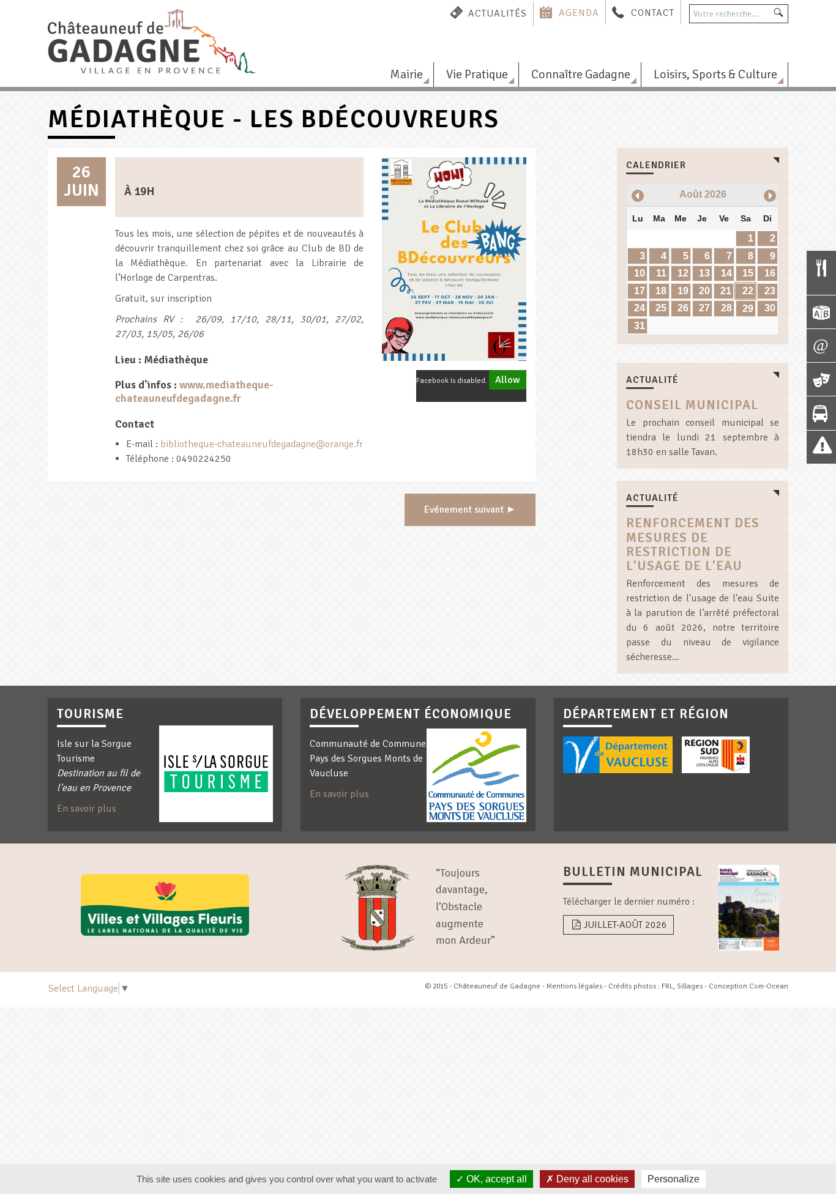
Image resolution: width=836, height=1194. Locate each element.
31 (639, 326)
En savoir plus (86, 809)
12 (683, 273)
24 (639, 308)
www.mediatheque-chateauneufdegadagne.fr (194, 391)
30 (769, 308)
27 (704, 308)
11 (661, 273)
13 (704, 273)
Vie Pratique (477, 74)
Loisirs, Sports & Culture (715, 74)
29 (747, 308)
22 (747, 291)
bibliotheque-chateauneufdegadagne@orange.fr (261, 444)
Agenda (579, 13)
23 (769, 291)
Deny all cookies (591, 1179)
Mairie (406, 74)
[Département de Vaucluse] (618, 754)
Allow (507, 380)
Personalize (674, 1179)
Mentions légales (574, 986)
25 (660, 308)
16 (769, 273)
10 (639, 273)
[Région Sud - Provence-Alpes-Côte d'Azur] (716, 754)
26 (683, 308)
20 (704, 291)
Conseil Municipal (692, 405)
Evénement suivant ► (470, 509)
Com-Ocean (768, 986)
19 (683, 291)
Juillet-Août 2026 (625, 925)
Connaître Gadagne (580, 74)
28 (726, 308)
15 (747, 273)
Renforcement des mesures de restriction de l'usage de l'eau (692, 544)
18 (660, 291)
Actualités (497, 13)
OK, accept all (495, 1179)
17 (639, 291)
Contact (652, 13)
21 (725, 291)
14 (726, 273)
